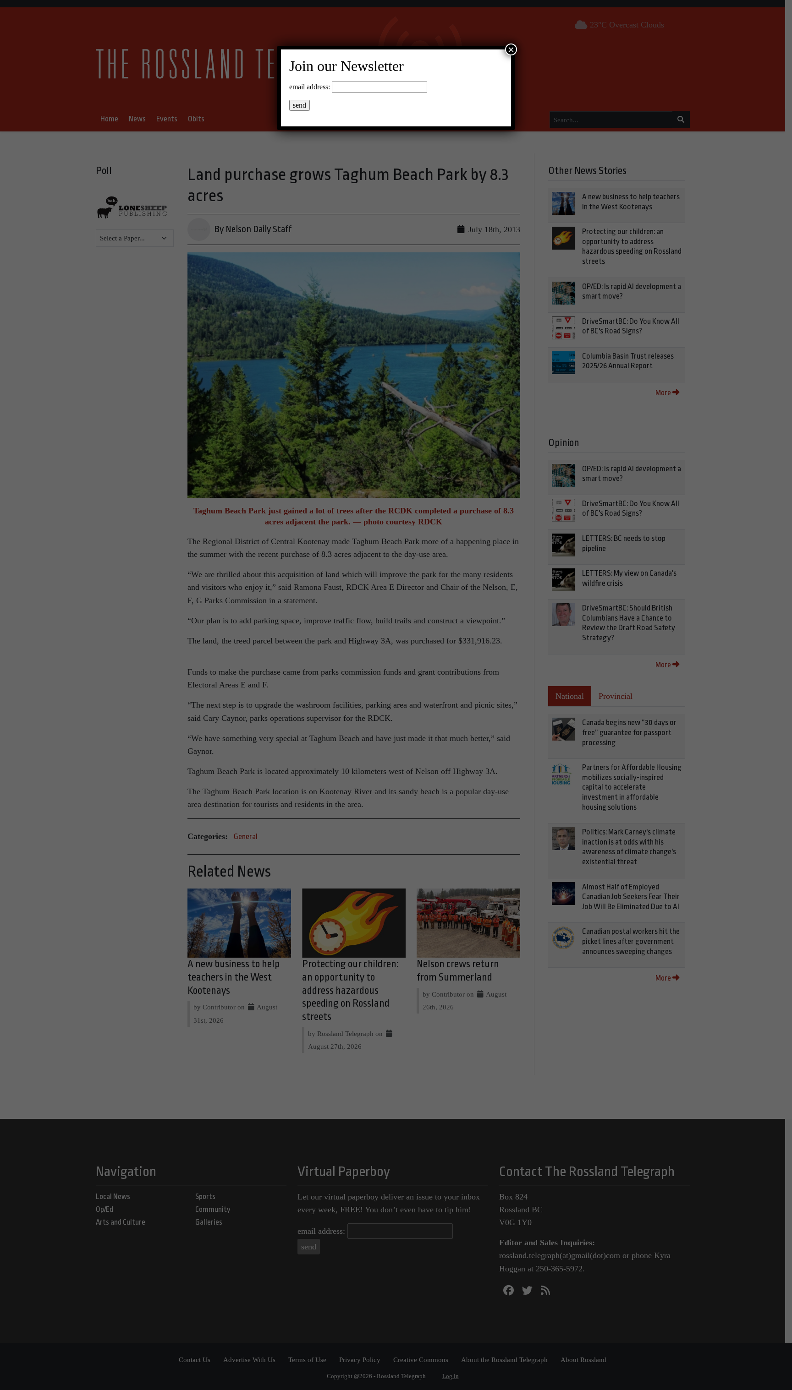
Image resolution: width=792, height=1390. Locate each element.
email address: (309, 87)
